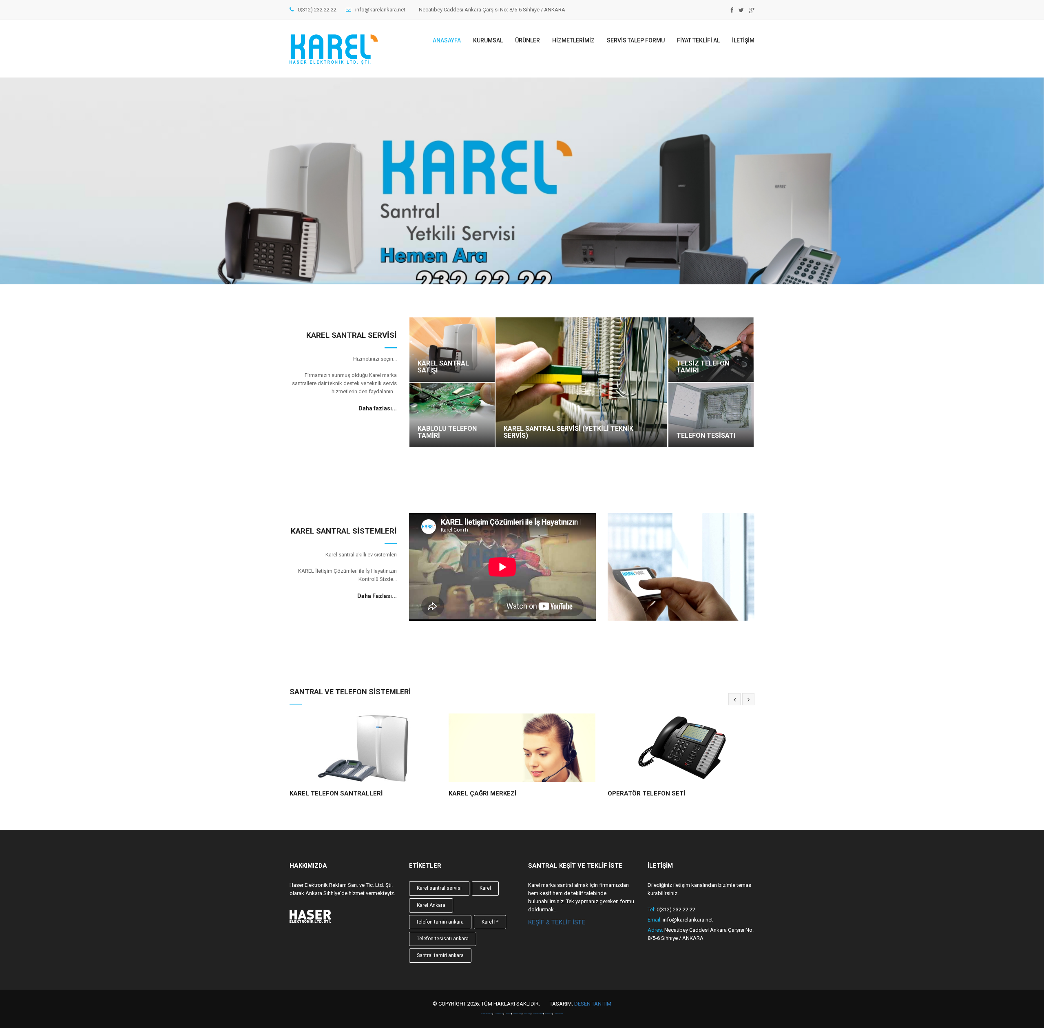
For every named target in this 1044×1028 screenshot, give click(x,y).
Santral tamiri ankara (440, 955)
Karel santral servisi (439, 888)
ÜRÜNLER (527, 40)
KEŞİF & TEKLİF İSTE (556, 922)
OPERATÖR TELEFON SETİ (487, 793)
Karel (485, 888)
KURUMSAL (488, 40)
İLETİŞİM (743, 40)
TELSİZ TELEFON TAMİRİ (703, 367)
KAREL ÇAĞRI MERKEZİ (323, 793)
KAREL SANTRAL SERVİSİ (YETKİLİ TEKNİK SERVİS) (568, 432)
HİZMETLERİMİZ (573, 40)
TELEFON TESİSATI (706, 435)
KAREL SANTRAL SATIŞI (443, 367)
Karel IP (490, 922)
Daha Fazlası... (377, 596)
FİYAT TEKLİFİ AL (698, 40)
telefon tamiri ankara (440, 922)
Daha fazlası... (377, 408)
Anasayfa (447, 40)
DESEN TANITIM (592, 1004)
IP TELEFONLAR (631, 793)
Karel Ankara (431, 905)
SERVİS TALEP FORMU (636, 40)
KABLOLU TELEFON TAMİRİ (447, 432)
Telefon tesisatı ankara (443, 939)
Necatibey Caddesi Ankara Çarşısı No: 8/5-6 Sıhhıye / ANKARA (492, 10)
